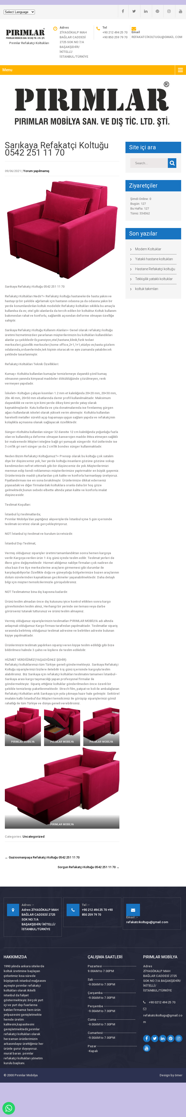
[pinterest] (155, 11)
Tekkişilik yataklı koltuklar (154, 279)
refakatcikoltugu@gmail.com (157, 37)
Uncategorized (34, 836)
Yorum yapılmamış (36, 171)
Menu (7, 70)
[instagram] (167, 11)
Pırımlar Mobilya (26, 1075)
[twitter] (132, 11)
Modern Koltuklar (148, 249)
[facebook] (121, 11)
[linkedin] (143, 11)
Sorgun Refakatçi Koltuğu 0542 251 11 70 (88, 867)
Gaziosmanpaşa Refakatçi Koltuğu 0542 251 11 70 (42, 857)
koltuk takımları (146, 289)
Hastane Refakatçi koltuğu (155, 269)
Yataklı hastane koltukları (154, 259)
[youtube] (178, 11)
